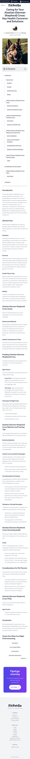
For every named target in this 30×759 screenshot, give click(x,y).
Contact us (15, 717)
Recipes (15, 731)
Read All (23, 658)
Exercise (9, 87)
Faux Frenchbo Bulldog (15, 647)
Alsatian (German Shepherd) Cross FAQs (15, 172)
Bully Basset (15, 643)
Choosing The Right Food (13, 124)
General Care (9, 80)
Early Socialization (12, 136)
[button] (15, 69)
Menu (2, 5)
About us (15, 715)
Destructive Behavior (12, 106)
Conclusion (7, 182)
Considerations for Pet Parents (13, 166)
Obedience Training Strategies (15, 149)
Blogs (15, 729)
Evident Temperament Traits (14, 109)
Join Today (14, 687)
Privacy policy (15, 720)
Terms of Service (15, 719)
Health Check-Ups (12, 91)
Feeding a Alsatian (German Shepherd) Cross (13, 116)
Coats (8, 160)
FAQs (15, 727)
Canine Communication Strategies (13, 141)
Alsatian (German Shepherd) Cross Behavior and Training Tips (15, 131)
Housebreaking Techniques (14, 145)
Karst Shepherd (15, 651)
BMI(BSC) (15, 1)
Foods (15, 733)
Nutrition (9, 83)
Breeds (15, 734)
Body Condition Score (15, 740)
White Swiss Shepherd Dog (15, 655)
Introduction (8, 75)
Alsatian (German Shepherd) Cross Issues (15, 101)
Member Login (25, 1)
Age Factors (10, 121)
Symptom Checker (15, 738)
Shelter (9, 94)
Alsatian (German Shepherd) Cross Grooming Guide (15, 156)
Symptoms (15, 736)
